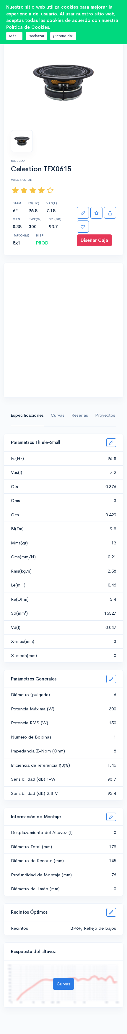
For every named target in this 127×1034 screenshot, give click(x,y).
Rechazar (36, 35)
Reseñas (79, 415)
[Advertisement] (63, 330)
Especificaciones (27, 415)
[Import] (110, 213)
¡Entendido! (63, 35)
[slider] (33, 190)
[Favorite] (83, 226)
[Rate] (96, 213)
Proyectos (105, 415)
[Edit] (83, 213)
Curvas (57, 415)
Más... (14, 35)
